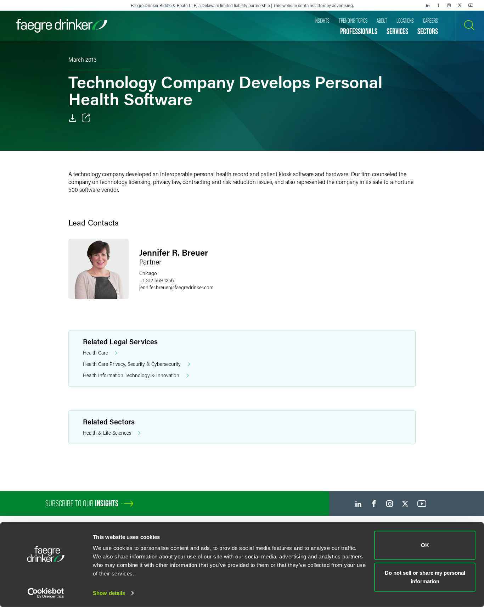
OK (425, 545)
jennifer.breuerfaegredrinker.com (176, 287)
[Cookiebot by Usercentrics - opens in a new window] (46, 593)
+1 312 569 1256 (156, 280)
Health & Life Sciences (107, 432)
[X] (459, 5)
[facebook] (438, 5)
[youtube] (470, 5)
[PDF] (72, 118)
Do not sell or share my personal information (425, 576)
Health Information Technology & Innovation (131, 375)
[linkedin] (427, 5)
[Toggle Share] (86, 118)
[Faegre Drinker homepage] (61, 26)
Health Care (95, 352)
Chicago (148, 273)
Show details (109, 593)
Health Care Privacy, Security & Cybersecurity (132, 364)
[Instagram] (449, 5)
